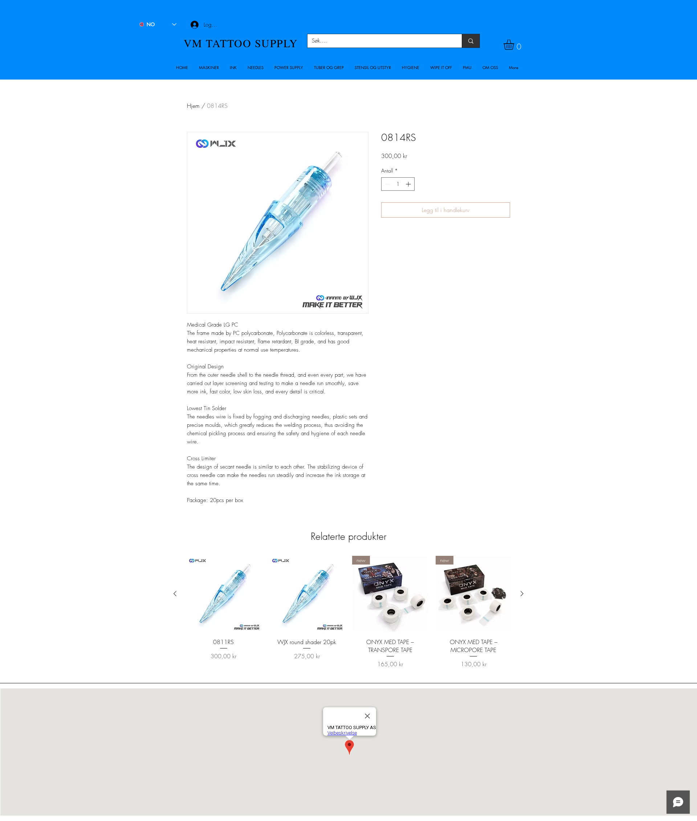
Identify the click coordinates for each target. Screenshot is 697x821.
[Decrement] (386, 184)
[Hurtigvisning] (224, 594)
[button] (208, 67)
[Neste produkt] (522, 593)
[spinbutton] (397, 184)
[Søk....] (471, 41)
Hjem (193, 106)
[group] (348, 616)
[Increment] (408, 184)
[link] (515, 44)
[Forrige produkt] (175, 593)
